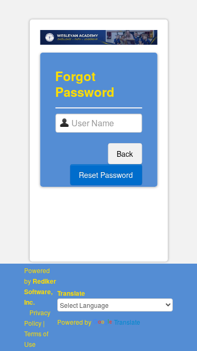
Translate (127, 321)
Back (125, 153)
